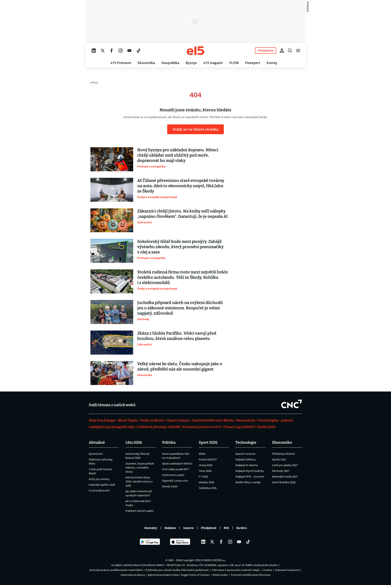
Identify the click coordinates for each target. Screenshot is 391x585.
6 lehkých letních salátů (139, 511)
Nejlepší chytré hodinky (249, 471)
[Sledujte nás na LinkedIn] (93, 50)
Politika (169, 442)
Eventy (272, 63)
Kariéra (241, 528)
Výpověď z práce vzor (175, 480)
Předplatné (208, 528)
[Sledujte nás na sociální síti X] (102, 50)
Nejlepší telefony (245, 459)
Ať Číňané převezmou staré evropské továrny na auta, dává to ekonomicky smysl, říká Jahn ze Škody (180, 186)
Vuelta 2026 (266, 427)
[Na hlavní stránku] (195, 50)
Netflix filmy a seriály (248, 482)
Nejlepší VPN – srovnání (249, 476)
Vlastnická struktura (133, 575)
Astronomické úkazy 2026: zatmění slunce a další (139, 481)
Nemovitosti (245, 420)
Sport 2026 (208, 442)
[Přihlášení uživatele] (282, 50)
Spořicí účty (279, 459)
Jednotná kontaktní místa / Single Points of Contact (179, 575)
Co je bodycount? (99, 490)
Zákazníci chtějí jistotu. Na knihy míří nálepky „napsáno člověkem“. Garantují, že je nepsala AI (182, 214)
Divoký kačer (170, 486)
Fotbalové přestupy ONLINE (159, 427)
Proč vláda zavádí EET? (175, 469)
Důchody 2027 (280, 471)
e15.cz (94, 82)
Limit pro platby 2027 (285, 465)
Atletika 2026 (206, 482)
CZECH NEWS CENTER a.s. (210, 560)
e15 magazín (213, 63)
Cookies (267, 570)
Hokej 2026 (205, 465)
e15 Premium (121, 63)
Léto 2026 (133, 442)
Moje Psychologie (102, 420)
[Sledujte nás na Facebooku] (111, 50)
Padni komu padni (173, 475)
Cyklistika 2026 (207, 488)
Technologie (245, 442)
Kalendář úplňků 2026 (102, 485)
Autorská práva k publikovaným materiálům (116, 570)
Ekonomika (146, 63)
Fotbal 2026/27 (208, 459)
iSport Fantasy (178, 420)
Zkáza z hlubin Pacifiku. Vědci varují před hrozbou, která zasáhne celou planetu (176, 336)
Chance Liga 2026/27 (239, 427)
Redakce (170, 528)
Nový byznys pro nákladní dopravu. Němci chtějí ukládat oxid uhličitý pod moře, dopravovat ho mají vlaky (177, 155)
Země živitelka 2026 (283, 482)
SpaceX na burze (245, 454)
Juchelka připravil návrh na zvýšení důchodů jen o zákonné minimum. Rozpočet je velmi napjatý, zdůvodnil (180, 308)
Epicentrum (96, 454)
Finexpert (252, 63)
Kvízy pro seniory (99, 479)
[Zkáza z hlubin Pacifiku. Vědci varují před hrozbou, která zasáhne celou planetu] (111, 343)
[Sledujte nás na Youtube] (129, 50)
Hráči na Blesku (152, 420)
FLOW (234, 63)
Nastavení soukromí (287, 570)
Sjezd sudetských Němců (177, 463)
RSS (226, 528)
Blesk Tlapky (128, 420)
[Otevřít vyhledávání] (290, 50)
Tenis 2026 (205, 471)
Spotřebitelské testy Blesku (213, 420)
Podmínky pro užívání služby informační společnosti (177, 570)
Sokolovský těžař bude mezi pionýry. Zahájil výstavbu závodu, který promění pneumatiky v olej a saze (180, 246)
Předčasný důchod (283, 454)
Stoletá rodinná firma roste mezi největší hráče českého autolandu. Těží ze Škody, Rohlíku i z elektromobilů (182, 277)
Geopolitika (170, 63)
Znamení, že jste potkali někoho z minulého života (139, 467)
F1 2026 (203, 476)
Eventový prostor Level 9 (202, 427)
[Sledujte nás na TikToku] (138, 50)
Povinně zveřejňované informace (251, 575)
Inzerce (188, 528)
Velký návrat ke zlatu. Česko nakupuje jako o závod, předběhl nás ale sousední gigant (179, 366)
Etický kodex (220, 575)
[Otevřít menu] (298, 50)
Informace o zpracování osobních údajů (235, 570)
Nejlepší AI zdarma (246, 465)
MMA (202, 454)
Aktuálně (97, 442)
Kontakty (150, 528)
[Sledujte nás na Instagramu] (120, 50)
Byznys (191, 63)
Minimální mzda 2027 (285, 476)
